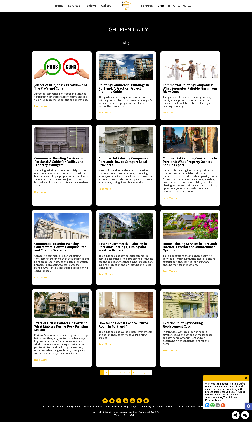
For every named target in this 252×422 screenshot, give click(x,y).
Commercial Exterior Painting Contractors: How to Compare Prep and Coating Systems (60, 247)
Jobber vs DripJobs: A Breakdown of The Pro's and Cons (60, 86)
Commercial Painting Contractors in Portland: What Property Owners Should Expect (190, 162)
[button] (169, 5)
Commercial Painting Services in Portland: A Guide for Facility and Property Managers (59, 162)
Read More (40, 106)
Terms (117, 415)
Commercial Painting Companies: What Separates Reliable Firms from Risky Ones (190, 88)
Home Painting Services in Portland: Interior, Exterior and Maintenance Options (190, 247)
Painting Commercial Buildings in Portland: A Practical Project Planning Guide (124, 88)
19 (144, 372)
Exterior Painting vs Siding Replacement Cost (183, 324)
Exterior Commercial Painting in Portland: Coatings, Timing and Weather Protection (123, 247)
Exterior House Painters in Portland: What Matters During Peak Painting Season (61, 326)
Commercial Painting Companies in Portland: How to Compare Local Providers (125, 162)
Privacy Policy (130, 415)
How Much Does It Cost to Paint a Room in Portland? (123, 324)
